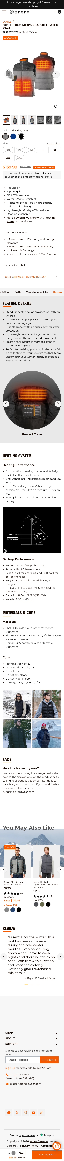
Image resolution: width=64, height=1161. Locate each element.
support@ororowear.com (18, 791)
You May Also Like (37, 291)
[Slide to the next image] (56, 74)
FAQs (18, 291)
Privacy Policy (29, 1145)
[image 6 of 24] (49, 120)
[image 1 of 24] (6, 120)
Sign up (10, 1068)
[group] (32, 780)
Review (57, 291)
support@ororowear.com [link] (25, 1083)
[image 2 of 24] (14, 120)
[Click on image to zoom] (56, 106)
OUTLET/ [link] (8, 21)
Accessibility (49, 1145)
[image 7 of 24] (57, 120)
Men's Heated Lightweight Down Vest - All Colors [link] (46, 885)
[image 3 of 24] (23, 120)
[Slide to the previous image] (8, 74)
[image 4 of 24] (31, 120)
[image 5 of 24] (40, 120)
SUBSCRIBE (49, 1060)
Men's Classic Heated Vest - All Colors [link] (15, 883)
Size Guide (53, 143)
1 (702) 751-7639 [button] (19, 1074)
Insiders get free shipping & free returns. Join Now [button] (32, 4)
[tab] (18, 292)
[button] (4, 12)
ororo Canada (39, 1141)
